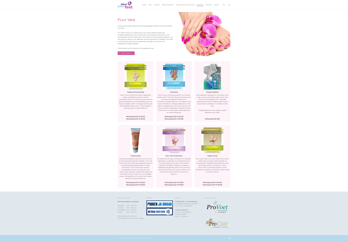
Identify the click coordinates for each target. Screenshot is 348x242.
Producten (200, 5)
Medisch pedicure (168, 5)
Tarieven (208, 5)
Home (144, 5)
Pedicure (157, 5)
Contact (216, 5)
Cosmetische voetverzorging (185, 5)
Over (150, 5)
